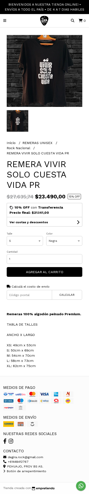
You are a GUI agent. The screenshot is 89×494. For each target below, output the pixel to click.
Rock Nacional (19, 148)
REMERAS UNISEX (38, 143)
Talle (9, 233)
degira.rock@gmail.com (25, 457)
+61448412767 (18, 461)
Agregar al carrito (44, 272)
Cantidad (12, 251)
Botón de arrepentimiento (26, 471)
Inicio (12, 143)
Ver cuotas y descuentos (29, 222)
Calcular (67, 294)
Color (49, 233)
